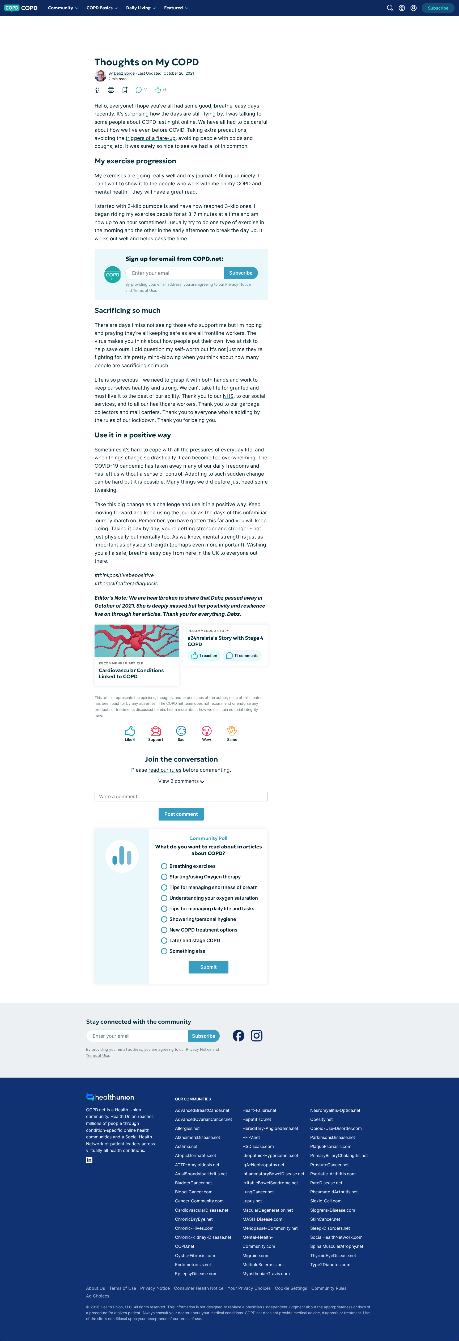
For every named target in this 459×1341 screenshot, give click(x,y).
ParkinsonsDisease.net (332, 1137)
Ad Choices (97, 1296)
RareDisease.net (326, 1182)
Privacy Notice (238, 284)
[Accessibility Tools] (402, 8)
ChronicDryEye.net (194, 1219)
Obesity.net (321, 1119)
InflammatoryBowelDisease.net (273, 1173)
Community (60, 7)
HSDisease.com (258, 1146)
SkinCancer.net (325, 1219)
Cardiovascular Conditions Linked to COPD (131, 673)
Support (154, 733)
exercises (114, 176)
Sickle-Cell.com (326, 1200)
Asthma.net (186, 1146)
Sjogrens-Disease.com (332, 1210)
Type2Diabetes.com (330, 1264)
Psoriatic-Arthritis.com (333, 1173)
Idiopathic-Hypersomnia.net (270, 1155)
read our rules (164, 770)
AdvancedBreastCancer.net (202, 1110)
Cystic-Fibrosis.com (195, 1255)
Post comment (181, 814)
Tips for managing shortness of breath (213, 887)
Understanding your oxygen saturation (213, 898)
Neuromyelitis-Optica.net (335, 1110)
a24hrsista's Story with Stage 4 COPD (225, 641)
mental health (111, 192)
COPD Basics (100, 7)
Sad (178, 733)
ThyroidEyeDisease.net (333, 1255)
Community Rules (328, 1288)
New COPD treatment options (203, 930)
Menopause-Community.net (270, 1228)
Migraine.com (256, 1255)
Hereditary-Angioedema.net (270, 1128)
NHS (228, 396)
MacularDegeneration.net (268, 1210)
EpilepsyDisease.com (196, 1273)
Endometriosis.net (193, 1264)
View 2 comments (179, 781)
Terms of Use (144, 290)
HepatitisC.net (257, 1119)
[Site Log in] (413, 8)
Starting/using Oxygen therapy (205, 876)
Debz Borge (124, 73)
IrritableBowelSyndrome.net (270, 1182)
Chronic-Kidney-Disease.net (203, 1237)
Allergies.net (187, 1128)
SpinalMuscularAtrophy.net (336, 1246)
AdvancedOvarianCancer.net (203, 1119)
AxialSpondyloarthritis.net (201, 1173)
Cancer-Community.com (199, 1200)
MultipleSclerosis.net (263, 1264)
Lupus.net (252, 1200)
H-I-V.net (251, 1137)
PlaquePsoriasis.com (330, 1146)
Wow (203, 733)
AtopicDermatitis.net (195, 1155)
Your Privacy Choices (249, 1288)
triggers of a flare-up (151, 138)
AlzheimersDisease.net (197, 1137)
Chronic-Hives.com (194, 1228)
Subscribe (241, 273)
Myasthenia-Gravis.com (266, 1273)
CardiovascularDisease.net (201, 1210)
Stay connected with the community (138, 1021)
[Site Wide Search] (390, 8)
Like (127, 733)
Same (229, 733)
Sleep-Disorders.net (330, 1228)
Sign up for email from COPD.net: (174, 258)
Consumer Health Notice (198, 1288)
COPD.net (184, 1246)
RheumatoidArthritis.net (334, 1191)
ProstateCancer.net (329, 1164)
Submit (208, 967)
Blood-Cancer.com (193, 1191)
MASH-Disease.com (262, 1219)
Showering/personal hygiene (202, 919)
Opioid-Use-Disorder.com (336, 1128)
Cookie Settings (291, 1288)
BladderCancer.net (193, 1182)
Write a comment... (120, 796)
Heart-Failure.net (260, 1110)
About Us (95, 1288)
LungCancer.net (258, 1191)
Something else (187, 951)
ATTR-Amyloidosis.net (197, 1164)
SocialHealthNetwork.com (336, 1237)
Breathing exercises (192, 866)
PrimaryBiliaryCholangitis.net (339, 1155)
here (98, 715)
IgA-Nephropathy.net (263, 1164)
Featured (173, 7)
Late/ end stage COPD (194, 940)
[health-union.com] (110, 1098)
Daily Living (138, 7)
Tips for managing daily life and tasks (211, 908)
